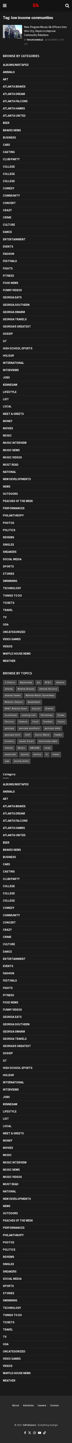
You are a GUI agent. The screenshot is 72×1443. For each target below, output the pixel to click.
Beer (6, 122)
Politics (9, 530)
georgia (9, 728)
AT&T (48, 682)
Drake (61, 715)
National (9, 471)
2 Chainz (10, 682)
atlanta (9, 689)
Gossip (8, 333)
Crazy (7, 210)
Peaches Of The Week (18, 501)
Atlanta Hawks (14, 108)
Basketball (34, 702)
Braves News (12, 130)
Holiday (8, 355)
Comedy (8, 188)
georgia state (52, 728)
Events (8, 246)
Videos (7, 646)
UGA (5, 624)
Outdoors (10, 493)
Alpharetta (26, 682)
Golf (27, 735)
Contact (54, 1405)
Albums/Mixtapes (16, 64)
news (48, 748)
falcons (9, 721)
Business (9, 137)
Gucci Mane (42, 735)
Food (35, 721)
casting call (29, 715)
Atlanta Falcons (15, 101)
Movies (8, 428)
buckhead (11, 715)
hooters (9, 741)
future (61, 721)
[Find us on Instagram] (34, 1433)
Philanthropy (13, 515)
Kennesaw (10, 384)
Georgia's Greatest (17, 326)
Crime (7, 217)
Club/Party (11, 159)
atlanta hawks (13, 695)
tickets (8, 602)
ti (47, 754)
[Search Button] (67, 5)
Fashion (8, 253)
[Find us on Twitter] (29, 1433)
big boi (36, 708)
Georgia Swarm (14, 312)
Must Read (10, 464)
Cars (6, 144)
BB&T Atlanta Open (16, 708)
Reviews (8, 537)
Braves (49, 708)
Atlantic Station (14, 702)
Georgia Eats (12, 297)
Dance (7, 231)
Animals (9, 72)
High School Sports (17, 348)
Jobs (6, 377)
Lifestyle (10, 392)
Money (7, 421)
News (6, 486)
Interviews (11, 370)
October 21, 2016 (55, 40)
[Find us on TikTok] (44, 1433)
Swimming (10, 580)
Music (7, 435)
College (9, 166)
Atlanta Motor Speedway (40, 695)
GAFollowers (29, 1425)
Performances (14, 508)
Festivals (10, 261)
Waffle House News (17, 653)
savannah (10, 754)
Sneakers (10, 551)
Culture (9, 224)
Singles (8, 544)
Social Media (12, 559)
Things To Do (12, 595)
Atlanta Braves (14, 86)
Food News (10, 282)
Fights (8, 268)
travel (56, 754)
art (38, 682)
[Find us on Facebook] (25, 1433)
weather (9, 660)
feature (23, 721)
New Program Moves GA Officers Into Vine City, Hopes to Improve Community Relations (45, 31)
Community (11, 195)
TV (5, 617)
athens (60, 682)
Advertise (28, 1405)
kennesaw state (48, 741)
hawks (58, 735)
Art (5, 79)
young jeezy (21, 761)
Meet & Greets (13, 413)
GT (5, 341)
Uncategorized (14, 631)
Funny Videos (12, 290)
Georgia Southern (16, 304)
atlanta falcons (48, 689)
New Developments (17, 479)
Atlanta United (14, 115)
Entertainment (14, 239)
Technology (12, 588)
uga (7, 761)
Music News (11, 450)
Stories (8, 573)
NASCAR (35, 748)
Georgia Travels (15, 319)
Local (7, 406)
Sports (8, 566)
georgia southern (29, 728)
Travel (8, 610)
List (6, 399)
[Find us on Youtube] (39, 1433)
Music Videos (12, 457)
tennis (37, 754)
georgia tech (12, 735)
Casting (9, 152)
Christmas (47, 715)
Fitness (8, 275)
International (13, 362)
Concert (9, 203)
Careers (42, 1405)
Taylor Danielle (35, 40)
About (15, 1405)
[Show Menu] (5, 5)
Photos (8, 522)
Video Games (12, 639)
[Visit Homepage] (36, 6)
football (48, 721)
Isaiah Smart (26, 741)
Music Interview (14, 442)
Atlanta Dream (14, 94)
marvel (9, 748)
